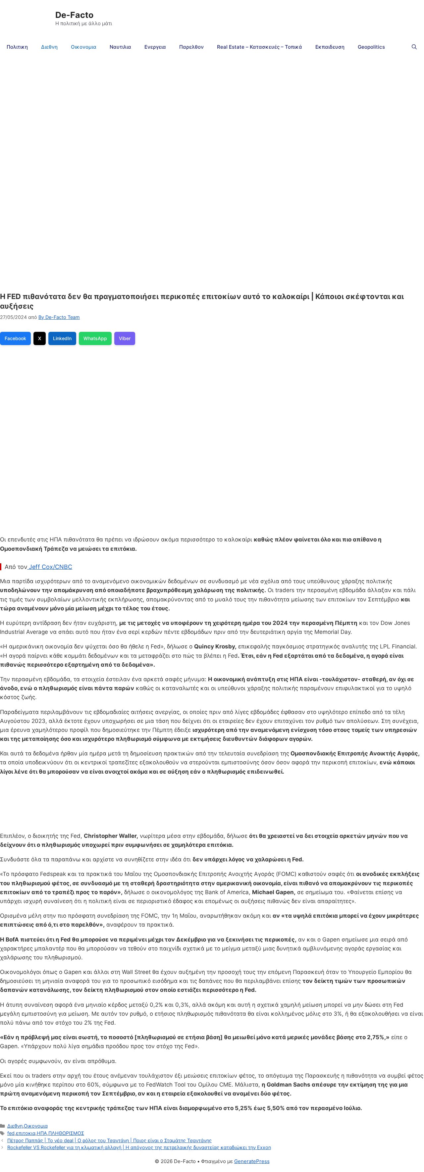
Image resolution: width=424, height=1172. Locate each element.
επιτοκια (25, 1133)
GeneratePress (252, 1161)
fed (11, 1133)
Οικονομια (83, 47)
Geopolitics (371, 47)
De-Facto (74, 15)
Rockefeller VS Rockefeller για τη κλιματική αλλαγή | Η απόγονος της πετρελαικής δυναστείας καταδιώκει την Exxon (139, 1147)
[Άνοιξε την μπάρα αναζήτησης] (414, 47)
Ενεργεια (155, 47)
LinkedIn (62, 338)
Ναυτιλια (120, 47)
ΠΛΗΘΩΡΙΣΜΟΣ (66, 1133)
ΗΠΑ (42, 1133)
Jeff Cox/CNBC (49, 566)
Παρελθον (191, 47)
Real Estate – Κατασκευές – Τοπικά (259, 47)
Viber (125, 338)
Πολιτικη (17, 47)
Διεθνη (49, 47)
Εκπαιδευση (329, 47)
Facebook (15, 338)
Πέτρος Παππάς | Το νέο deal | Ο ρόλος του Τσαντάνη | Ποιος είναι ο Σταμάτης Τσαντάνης (109, 1140)
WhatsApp (95, 338)
